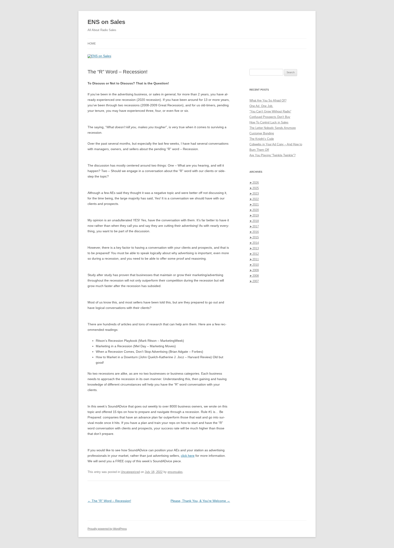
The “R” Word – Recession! (109, 501)
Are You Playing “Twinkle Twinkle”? (272, 155)
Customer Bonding (261, 133)
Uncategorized (130, 472)
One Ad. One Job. (261, 106)
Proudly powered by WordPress (107, 528)
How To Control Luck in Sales (268, 122)
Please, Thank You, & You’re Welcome (200, 501)
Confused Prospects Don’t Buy (269, 117)
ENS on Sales (106, 21)
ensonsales (175, 472)
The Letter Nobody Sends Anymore (272, 128)
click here (187, 455)
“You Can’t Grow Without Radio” (270, 111)
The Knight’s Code (261, 139)
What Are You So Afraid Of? (267, 100)
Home (92, 43)
